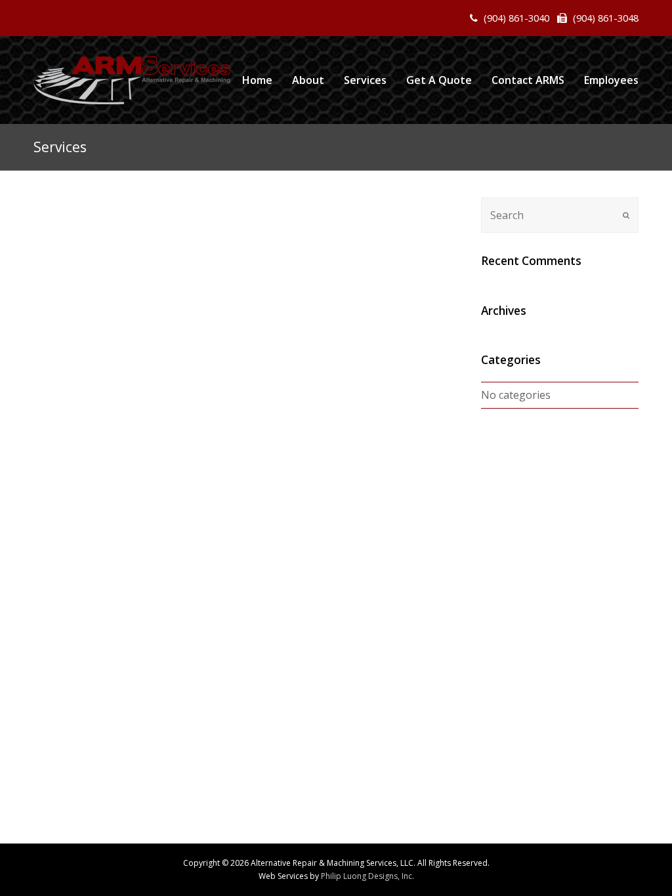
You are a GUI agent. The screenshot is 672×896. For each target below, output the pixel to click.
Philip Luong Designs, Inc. (367, 876)
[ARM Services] (131, 79)
